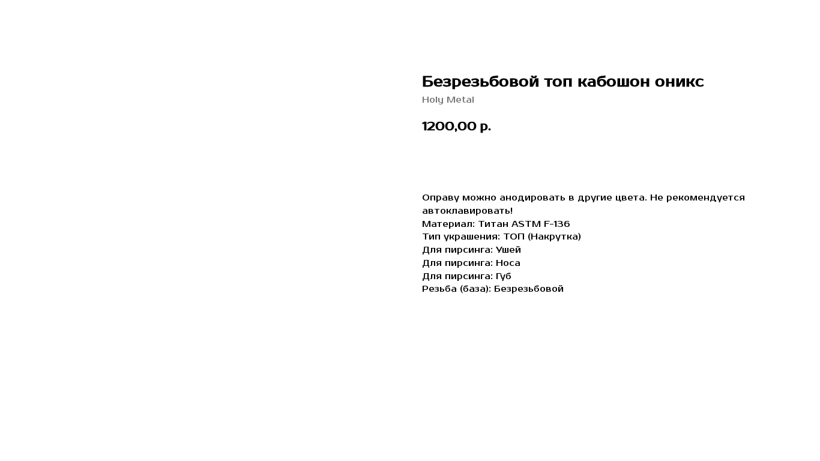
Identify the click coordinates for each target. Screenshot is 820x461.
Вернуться (49, 18)
